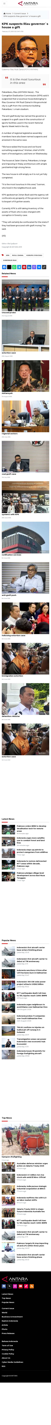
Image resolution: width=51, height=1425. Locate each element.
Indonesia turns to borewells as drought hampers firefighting (21, 1155)
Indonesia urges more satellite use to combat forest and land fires (31, 840)
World (4, 1313)
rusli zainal (18, 255)
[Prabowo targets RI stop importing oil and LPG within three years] (8, 1247)
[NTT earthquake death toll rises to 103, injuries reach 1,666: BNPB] (8, 996)
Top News (7, 1118)
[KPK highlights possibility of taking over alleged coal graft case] (25, 457)
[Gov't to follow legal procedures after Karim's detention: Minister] (25, 699)
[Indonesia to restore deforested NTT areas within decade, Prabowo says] (8, 865)
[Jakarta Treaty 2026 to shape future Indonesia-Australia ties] (8, 1212)
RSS (3, 1366)
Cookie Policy (8, 1354)
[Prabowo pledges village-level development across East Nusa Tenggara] (8, 876)
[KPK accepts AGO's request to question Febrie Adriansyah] (25, 376)
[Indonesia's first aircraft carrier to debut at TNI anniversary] (8, 962)
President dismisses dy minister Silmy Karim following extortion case (23, 634)
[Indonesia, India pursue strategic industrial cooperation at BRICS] (8, 1190)
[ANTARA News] (28, 3)
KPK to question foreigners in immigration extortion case (22, 351)
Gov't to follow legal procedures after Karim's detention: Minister (24, 715)
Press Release (8, 1333)
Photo (4, 1329)
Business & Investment (12, 1317)
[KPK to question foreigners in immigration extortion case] (25, 335)
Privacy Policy (8, 1350)
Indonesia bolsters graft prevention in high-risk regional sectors (24, 432)
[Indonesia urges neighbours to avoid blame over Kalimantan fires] (8, 1008)
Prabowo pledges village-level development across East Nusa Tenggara (31, 875)
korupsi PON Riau (34, 255)
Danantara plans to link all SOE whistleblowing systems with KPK (24, 513)
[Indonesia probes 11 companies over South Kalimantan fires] (8, 1019)
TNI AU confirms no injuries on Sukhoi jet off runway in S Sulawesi (30, 1029)
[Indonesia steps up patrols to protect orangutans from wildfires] (8, 853)
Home (8, 13)
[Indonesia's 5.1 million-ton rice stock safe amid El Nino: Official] (8, 1178)
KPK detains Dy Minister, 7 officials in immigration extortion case (25, 755)
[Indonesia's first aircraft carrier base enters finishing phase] (8, 951)
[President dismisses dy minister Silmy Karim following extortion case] (25, 618)
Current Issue (20, 13)
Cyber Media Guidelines (12, 1362)
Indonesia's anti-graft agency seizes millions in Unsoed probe (24, 311)
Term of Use (7, 1345)
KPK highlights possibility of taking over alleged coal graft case (25, 472)
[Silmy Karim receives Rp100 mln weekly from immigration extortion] (25, 658)
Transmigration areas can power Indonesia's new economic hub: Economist (31, 1041)
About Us (6, 1358)
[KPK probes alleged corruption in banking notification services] (25, 537)
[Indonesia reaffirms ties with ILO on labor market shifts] (8, 1201)
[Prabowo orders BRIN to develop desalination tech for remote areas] (8, 829)
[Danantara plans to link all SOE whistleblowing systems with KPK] (25, 497)
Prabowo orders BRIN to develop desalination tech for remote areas (31, 828)
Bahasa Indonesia (10, 1341)
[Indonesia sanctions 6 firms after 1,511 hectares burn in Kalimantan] (8, 974)
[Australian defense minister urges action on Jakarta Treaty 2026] (8, 1167)
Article (5, 1325)
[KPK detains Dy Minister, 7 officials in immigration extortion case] (25, 739)
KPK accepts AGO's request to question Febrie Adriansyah (24, 392)
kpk (7, 255)
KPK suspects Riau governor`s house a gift (22, 16)
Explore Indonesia (10, 1321)
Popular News (9, 940)
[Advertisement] (25, 789)
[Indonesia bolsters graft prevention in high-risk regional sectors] (25, 416)
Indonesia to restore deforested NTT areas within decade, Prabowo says (31, 863)
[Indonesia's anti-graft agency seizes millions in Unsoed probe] (25, 295)
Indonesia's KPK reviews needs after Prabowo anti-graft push (24, 594)
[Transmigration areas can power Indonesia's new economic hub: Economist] (8, 1042)
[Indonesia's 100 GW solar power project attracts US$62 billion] (8, 985)
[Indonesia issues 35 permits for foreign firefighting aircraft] (8, 1054)
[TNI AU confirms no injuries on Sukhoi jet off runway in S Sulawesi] (8, 1031)
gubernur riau (10, 260)
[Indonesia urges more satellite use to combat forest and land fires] (8, 841)
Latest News (8, 819)
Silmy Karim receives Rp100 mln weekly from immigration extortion (23, 674)
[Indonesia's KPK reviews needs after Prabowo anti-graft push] (25, 578)
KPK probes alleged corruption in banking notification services (22, 553)
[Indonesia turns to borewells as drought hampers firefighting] (25, 1139)
